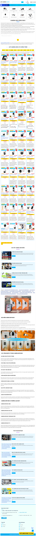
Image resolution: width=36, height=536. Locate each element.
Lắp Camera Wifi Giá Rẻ (15, 292)
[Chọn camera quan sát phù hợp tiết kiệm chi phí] (34, 12)
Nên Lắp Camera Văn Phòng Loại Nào (18, 452)
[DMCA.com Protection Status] (4, 518)
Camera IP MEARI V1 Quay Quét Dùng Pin (15, 291)
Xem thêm (13, 267)
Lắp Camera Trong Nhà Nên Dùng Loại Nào (20, 479)
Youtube (4, 526)
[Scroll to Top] (33, 531)
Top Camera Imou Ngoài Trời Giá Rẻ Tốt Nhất (20, 488)
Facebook (4, 524)
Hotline (26, 533)
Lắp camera (5, 2)
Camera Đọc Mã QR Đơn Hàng (17, 251)
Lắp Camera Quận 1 (5, 508)
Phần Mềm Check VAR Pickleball (18, 282)
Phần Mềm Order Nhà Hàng (17, 263)
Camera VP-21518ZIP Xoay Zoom (26, 291)
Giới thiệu (21, 524)
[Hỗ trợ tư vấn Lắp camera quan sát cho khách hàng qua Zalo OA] (33, 528)
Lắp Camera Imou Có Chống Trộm (18, 47)
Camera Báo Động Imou (17, 20)
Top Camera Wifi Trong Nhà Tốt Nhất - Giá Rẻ (25, 292)
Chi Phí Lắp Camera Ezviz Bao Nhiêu (18, 497)
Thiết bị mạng (22, 529)
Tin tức (21, 526)
